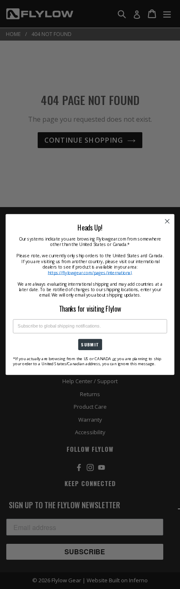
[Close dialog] (167, 221)
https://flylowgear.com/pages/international (89, 272)
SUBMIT (90, 344)
